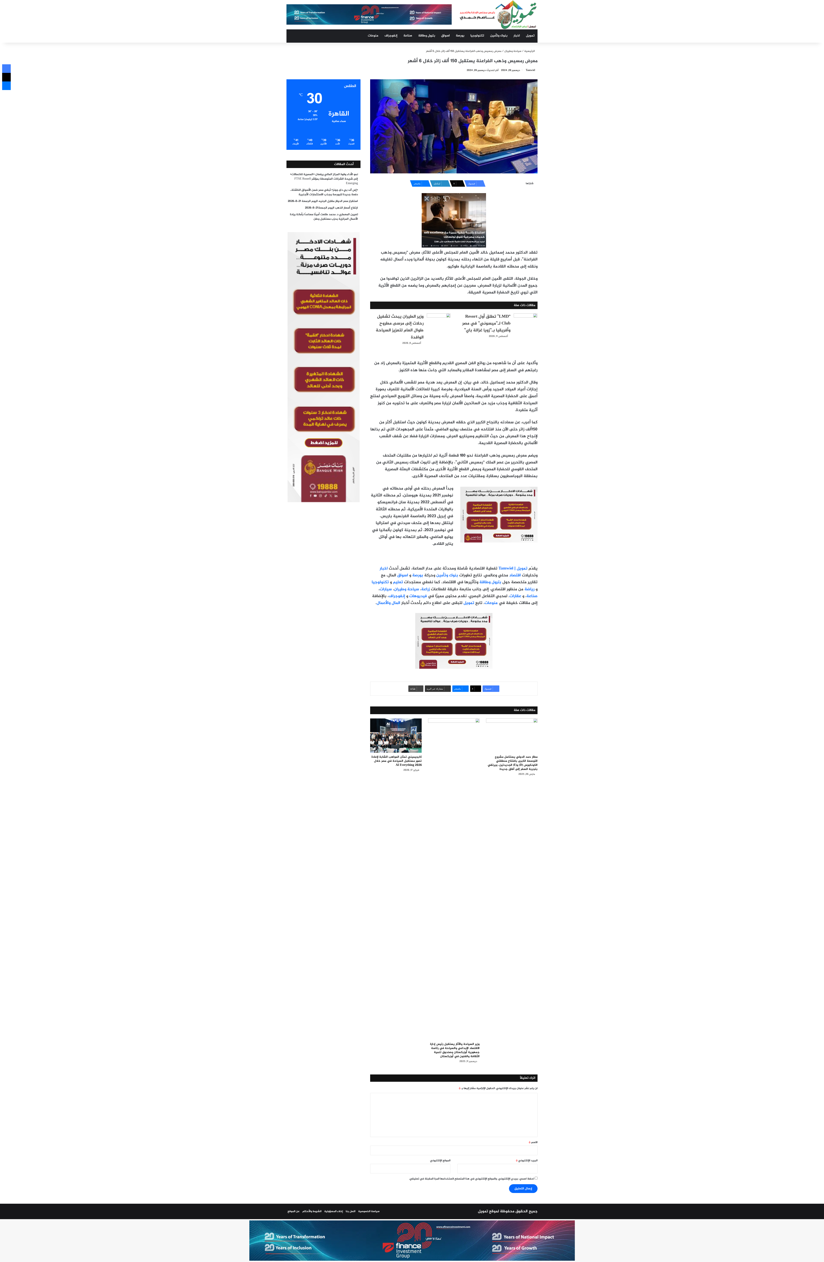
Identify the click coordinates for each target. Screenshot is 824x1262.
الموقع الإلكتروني (440, 1160)
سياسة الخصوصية (369, 1211)
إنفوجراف (391, 35)
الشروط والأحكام (311, 1211)
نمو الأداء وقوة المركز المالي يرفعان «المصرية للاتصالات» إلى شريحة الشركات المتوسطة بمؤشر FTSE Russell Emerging (324, 179)
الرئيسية (529, 51)
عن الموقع (294, 1211)
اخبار (516, 35)
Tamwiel (530, 70)
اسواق (445, 35)
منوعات (373, 35)
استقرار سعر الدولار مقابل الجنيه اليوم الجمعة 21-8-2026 (323, 201)
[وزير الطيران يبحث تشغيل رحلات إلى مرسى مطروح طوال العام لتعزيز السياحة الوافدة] (438, 321)
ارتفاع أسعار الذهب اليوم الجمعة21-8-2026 (331, 208)
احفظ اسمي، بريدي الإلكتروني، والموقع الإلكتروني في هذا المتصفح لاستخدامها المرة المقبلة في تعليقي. (471, 1178)
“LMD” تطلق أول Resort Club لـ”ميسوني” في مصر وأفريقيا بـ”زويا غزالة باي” (486, 323)
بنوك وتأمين (498, 35)
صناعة (407, 35)
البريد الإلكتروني (527, 1160)
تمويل (530, 35)
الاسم (533, 1142)
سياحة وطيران (512, 51)
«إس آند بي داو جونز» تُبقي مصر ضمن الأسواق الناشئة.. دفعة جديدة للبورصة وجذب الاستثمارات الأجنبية (324, 192)
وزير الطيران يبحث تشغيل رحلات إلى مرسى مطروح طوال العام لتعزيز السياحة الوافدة (400, 327)
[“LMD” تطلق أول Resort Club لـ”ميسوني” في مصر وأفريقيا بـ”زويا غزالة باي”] (525, 321)
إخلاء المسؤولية (333, 1211)
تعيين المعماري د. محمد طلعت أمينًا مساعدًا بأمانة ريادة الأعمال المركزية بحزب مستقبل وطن (324, 216)
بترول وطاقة (426, 35)
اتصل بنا (350, 1211)
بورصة (460, 35)
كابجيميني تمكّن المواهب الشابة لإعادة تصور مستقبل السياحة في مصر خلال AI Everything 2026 (396, 761)
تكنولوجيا (477, 35)
